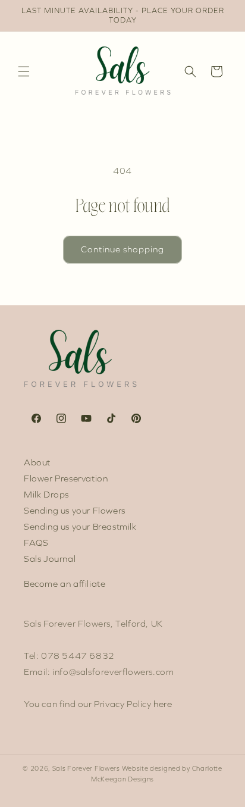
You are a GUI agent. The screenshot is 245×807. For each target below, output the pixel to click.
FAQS (36, 542)
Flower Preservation (66, 478)
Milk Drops (46, 494)
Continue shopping (122, 249)
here (162, 704)
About (37, 462)
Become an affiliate (64, 583)
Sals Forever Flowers (86, 768)
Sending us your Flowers (74, 510)
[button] (24, 71)
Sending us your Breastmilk (80, 526)
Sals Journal (50, 558)
